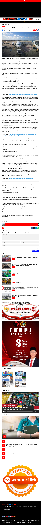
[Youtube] (13, 516)
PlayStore (13, 206)
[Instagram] (11, 516)
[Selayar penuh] (37, 411)
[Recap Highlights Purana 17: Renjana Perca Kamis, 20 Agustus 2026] (6, 258)
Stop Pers (37, 520)
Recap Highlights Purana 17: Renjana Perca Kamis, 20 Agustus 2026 (25, 257)
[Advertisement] (20, 9)
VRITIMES (21, 219)
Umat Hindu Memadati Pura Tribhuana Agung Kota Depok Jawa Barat (19, 457)
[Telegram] (36, 228)
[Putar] (3, 411)
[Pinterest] (7, 516)
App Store (20, 206)
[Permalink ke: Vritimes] (3, 30)
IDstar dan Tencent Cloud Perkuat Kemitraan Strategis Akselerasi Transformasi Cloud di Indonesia (25, 288)
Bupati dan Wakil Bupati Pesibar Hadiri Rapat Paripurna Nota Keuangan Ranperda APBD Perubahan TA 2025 (22, 445)
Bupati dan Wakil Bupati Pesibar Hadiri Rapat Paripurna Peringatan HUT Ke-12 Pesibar (22, 449)
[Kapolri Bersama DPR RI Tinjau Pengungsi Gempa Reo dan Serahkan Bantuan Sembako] (6, 273)
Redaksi (3, 520)
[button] (36, 19)
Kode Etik (15, 520)
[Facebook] (32, 228)
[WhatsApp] (38, 228)
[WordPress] (9, 516)
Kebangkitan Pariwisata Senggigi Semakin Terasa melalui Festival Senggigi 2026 (24, 280)
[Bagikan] (38, 30)
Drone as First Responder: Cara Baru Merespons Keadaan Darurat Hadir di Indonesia (25, 296)
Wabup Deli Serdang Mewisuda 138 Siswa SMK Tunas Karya (17, 453)
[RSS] (14, 516)
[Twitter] (34, 228)
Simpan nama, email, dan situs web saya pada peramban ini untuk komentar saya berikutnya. (20, 248)
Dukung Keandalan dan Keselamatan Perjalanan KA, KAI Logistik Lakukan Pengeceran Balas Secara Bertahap (24, 265)
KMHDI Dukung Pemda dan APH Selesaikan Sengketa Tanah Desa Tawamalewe (21, 440)
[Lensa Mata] (17, 19)
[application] (20, 402)
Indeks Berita (9, 520)
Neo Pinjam (29, 206)
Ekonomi (3, 26)
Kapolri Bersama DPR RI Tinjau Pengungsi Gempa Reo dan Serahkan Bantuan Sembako (25, 273)
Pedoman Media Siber (22, 520)
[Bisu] (36, 411)
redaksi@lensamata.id (8, 511)
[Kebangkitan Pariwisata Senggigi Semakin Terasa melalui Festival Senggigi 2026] (6, 281)
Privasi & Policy (31, 520)
